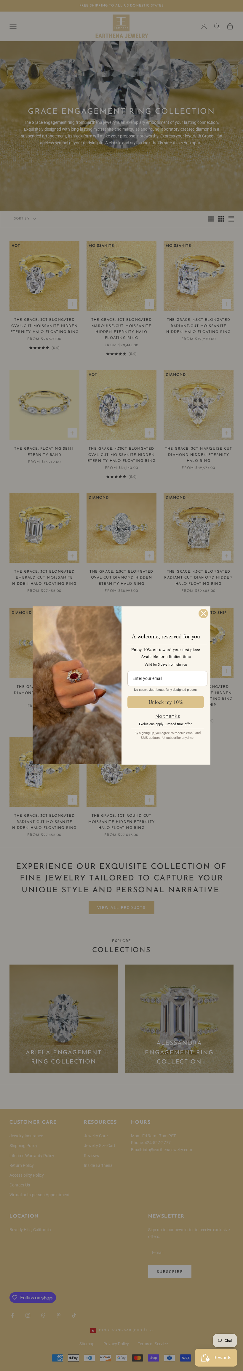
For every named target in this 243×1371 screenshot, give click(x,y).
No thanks (167, 716)
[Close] (203, 613)
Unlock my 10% (165, 701)
